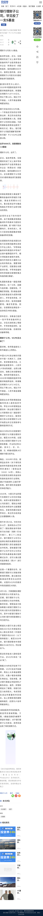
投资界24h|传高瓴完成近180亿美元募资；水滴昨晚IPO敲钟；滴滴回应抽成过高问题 (19, 829)
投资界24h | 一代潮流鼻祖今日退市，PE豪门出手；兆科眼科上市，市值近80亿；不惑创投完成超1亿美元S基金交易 (19, 854)
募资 (11, 793)
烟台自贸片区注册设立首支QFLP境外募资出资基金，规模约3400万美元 (19, 879)
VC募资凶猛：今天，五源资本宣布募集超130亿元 (19, 892)
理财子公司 (3, 793)
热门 (7, 6)
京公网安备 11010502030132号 (27, 912)
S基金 (17, 793)
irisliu (15, 42)
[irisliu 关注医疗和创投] (10, 747)
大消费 (38, 6)
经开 (10, 809)
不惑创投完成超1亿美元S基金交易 (19, 866)
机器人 (25, 6)
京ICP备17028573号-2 (9, 912)
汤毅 (12, 244)
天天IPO (13, 6)
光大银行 (8, 626)
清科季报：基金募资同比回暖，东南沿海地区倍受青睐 (18, 841)
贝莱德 (11, 591)
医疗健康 (32, 6)
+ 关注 (11, 733)
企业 (1, 806)
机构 (1, 813)
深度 (2, 6)
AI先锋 (19, 6)
